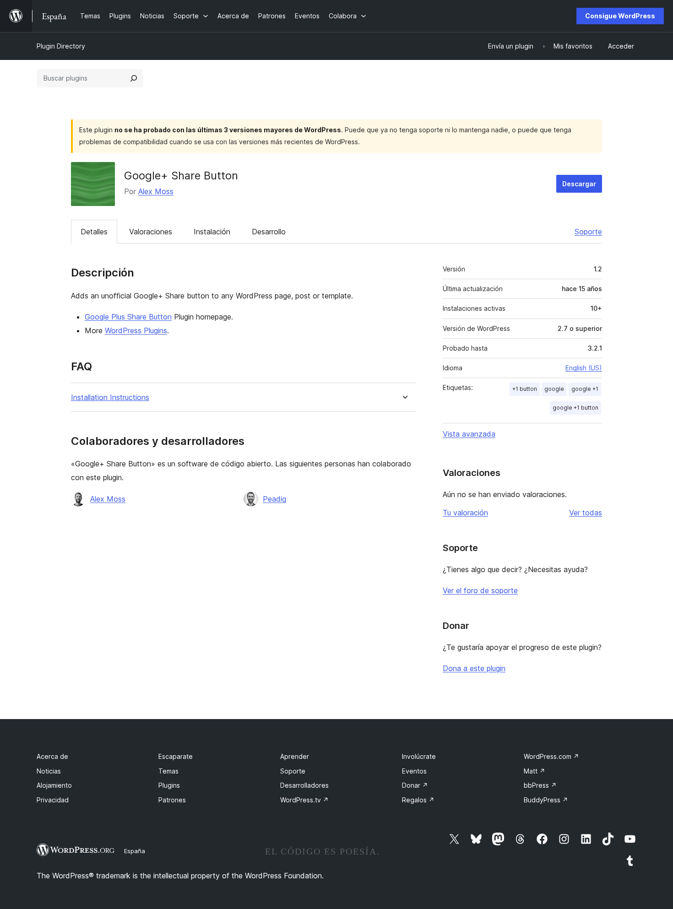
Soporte (588, 231)
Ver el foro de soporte (480, 590)
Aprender (294, 756)
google (554, 388)
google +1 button (575, 407)
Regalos (418, 800)
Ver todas (585, 512)
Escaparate (175, 756)
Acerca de (52, 756)
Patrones (172, 800)
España (134, 851)
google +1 (584, 388)
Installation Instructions (110, 397)
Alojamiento (54, 785)
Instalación (212, 231)
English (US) (583, 368)
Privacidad (53, 800)
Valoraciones (150, 231)
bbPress (540, 785)
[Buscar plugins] (134, 78)
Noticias (49, 771)
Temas (168, 771)
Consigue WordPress (620, 16)
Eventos (414, 771)
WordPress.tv (304, 800)
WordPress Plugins (136, 330)
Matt (534, 771)
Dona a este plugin (474, 668)
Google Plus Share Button (128, 316)
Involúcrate (419, 756)
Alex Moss (156, 191)
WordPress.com (551, 756)
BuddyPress (546, 800)
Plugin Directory (61, 46)
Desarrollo (269, 231)
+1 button (524, 388)
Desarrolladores (304, 785)
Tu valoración (465, 512)
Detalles (94, 231)
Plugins (169, 785)
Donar (415, 785)
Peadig (274, 498)
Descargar (579, 184)
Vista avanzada (469, 433)
